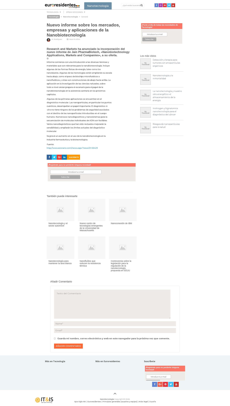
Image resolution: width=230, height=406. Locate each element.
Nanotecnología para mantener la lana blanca (60, 262)
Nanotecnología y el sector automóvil (58, 224)
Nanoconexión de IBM (121, 223)
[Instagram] (161, 5)
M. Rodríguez (57, 39)
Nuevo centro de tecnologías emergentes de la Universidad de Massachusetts (91, 227)
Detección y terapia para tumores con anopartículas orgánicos (166, 63)
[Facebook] (156, 5)
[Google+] (160, 384)
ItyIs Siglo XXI (80, 401)
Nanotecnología (107, 399)
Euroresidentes (94, 401)
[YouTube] (173, 5)
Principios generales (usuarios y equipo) (119, 401)
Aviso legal (143, 401)
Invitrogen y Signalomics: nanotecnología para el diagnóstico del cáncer (165, 111)
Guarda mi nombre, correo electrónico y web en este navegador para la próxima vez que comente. (113, 338)
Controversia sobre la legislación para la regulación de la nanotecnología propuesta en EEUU (121, 266)
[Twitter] (169, 5)
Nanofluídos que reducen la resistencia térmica (90, 263)
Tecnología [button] (53, 12)
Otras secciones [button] (74, 12)
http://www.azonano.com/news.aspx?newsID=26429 (72, 148)
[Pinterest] (165, 5)
